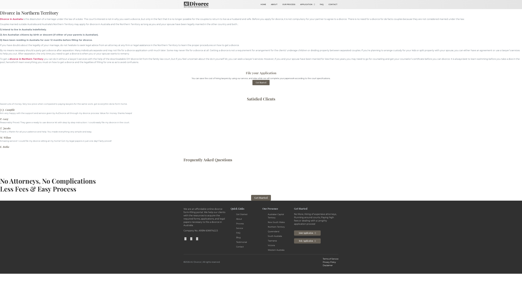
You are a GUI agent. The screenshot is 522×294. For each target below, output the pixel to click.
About (274, 4)
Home (263, 4)
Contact (332, 4)
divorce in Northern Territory (26, 59)
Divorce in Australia (11, 19)
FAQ (322, 4)
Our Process (288, 4)
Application (306, 4)
